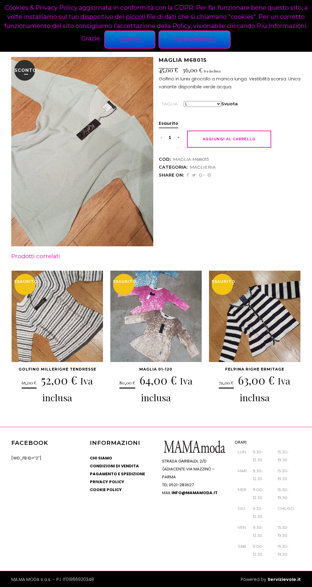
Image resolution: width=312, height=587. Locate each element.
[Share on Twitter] (194, 175)
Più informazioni (194, 39)
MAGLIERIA (203, 167)
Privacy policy (107, 482)
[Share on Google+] (201, 175)
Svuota (229, 104)
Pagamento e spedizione (117, 474)
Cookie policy (106, 490)
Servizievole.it (284, 579)
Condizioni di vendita (114, 466)
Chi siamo (101, 458)
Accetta (130, 39)
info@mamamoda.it (195, 493)
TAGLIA (170, 104)
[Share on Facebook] (187, 175)
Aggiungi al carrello (229, 139)
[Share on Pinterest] (209, 175)
